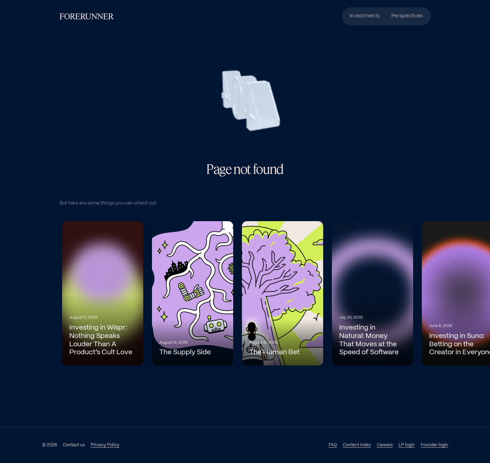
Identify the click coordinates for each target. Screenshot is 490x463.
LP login (407, 445)
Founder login (434, 445)
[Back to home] (86, 16)
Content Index (357, 445)
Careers (385, 445)
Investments (365, 16)
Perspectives (407, 16)
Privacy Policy (105, 445)
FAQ (333, 445)
